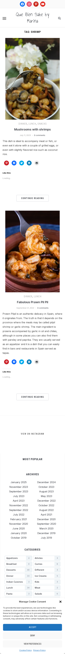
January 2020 (19, 533)
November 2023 (18, 486)
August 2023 (46, 491)
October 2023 (46, 486)
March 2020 (46, 528)
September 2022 (18, 510)
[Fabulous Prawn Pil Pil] (32, 212)
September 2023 (18, 491)
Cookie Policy (25, 650)
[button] (60, 601)
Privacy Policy (39, 650)
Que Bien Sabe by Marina (32, 17)
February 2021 (18, 519)
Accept (32, 627)
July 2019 (46, 537)
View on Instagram (32, 434)
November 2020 (18, 523)
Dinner (22, 123)
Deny (32, 635)
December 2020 (46, 519)
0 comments (39, 135)
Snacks (42, 123)
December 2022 (46, 500)
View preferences (32, 644)
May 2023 (46, 496)
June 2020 (18, 528)
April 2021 (46, 514)
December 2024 (46, 482)
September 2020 (46, 523)
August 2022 (46, 510)
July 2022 (18, 514)
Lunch (32, 123)
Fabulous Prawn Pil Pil (32, 302)
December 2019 (46, 533)
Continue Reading (32, 198)
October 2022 (46, 505)
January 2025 (19, 482)
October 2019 (18, 537)
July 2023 (18, 496)
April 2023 (18, 500)
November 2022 (18, 505)
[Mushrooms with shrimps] (32, 39)
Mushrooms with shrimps (32, 129)
